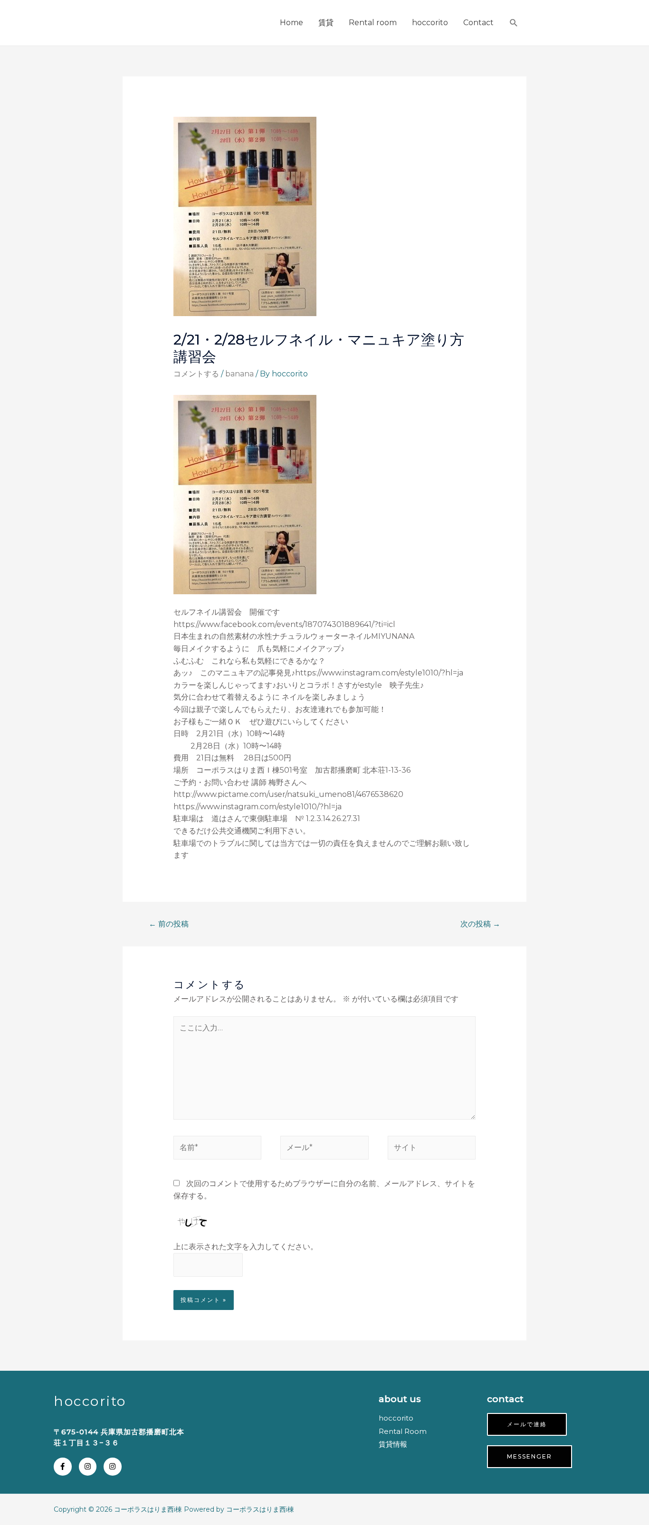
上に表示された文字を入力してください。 (245, 1246)
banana (239, 373)
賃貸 (326, 22)
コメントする (196, 373)
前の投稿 (169, 923)
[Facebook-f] (63, 1467)
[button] (527, 1424)
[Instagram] (88, 1467)
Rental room (373, 22)
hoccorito (430, 22)
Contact (478, 22)
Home (291, 22)
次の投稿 (480, 923)
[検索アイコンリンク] (514, 23)
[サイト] (432, 1149)
